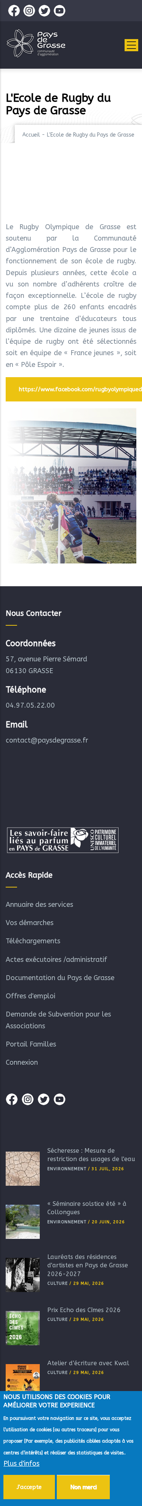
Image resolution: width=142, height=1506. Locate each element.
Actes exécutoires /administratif (56, 959)
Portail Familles (31, 1044)
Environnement (66, 1168)
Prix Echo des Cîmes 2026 (84, 1310)
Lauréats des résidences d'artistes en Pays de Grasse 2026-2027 (87, 1265)
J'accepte (29, 1487)
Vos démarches (29, 923)
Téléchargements (33, 941)
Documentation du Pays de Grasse (60, 978)
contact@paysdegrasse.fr (47, 740)
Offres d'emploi (30, 996)
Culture (57, 1283)
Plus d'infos (21, 1463)
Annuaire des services (39, 904)
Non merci (83, 1487)
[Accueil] (36, 43)
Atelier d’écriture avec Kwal (88, 1363)
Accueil (31, 135)
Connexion (22, 1062)
